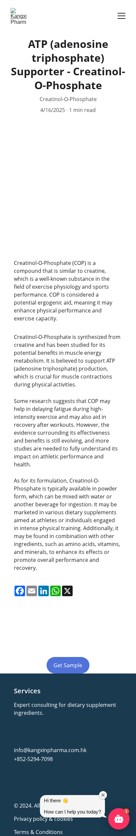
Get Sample (67, 665)
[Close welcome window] (103, 795)
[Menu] (121, 16)
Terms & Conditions (38, 832)
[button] (118, 818)
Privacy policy (31, 818)
